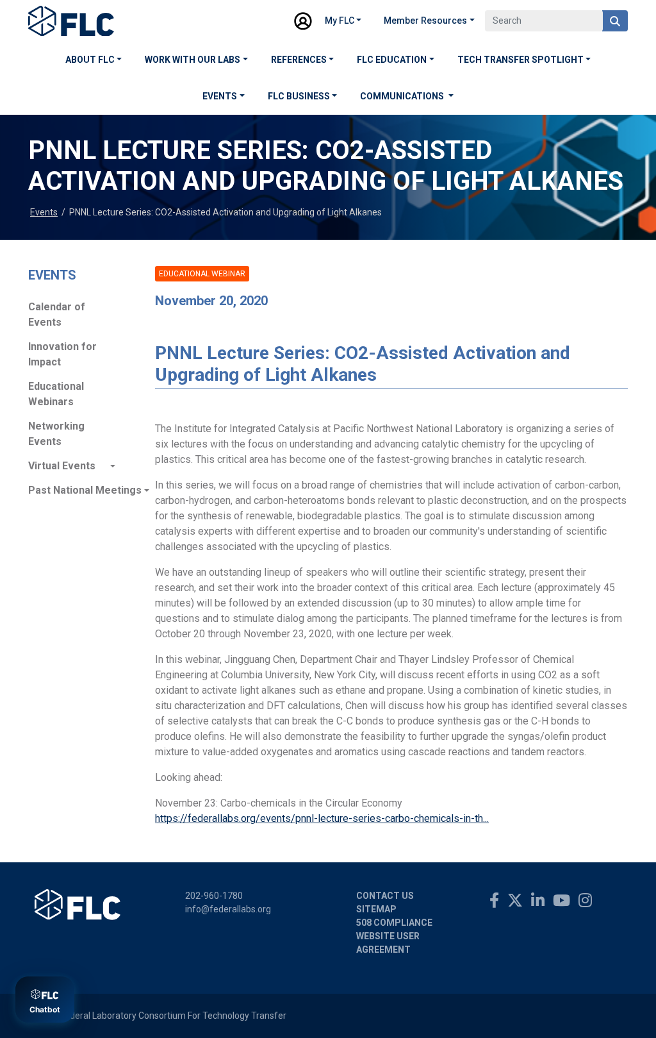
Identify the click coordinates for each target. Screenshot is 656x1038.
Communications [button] (403, 96)
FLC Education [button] (392, 59)
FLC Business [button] (299, 96)
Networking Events (56, 434)
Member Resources (425, 20)
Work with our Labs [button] (192, 59)
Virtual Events (61, 466)
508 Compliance (394, 922)
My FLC (339, 20)
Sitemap (376, 909)
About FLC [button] (90, 59)
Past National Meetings (71, 490)
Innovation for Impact (62, 354)
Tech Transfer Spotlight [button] (520, 59)
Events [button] (219, 96)
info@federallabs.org (228, 909)
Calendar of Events (56, 314)
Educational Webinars (56, 394)
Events (44, 212)
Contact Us (385, 896)
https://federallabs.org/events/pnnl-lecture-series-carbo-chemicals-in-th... (322, 818)
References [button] (299, 59)
